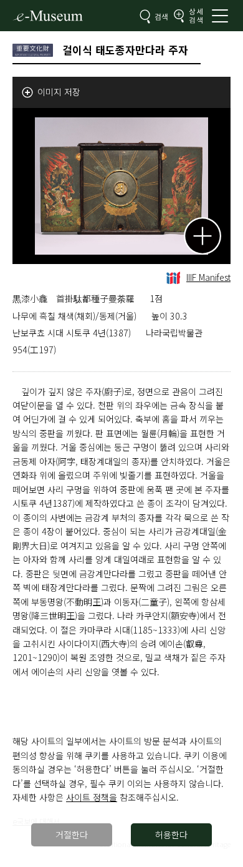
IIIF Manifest (208, 277)
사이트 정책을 (91, 797)
